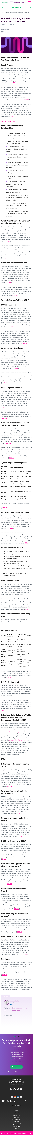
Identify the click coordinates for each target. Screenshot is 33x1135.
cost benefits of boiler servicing (18, 740)
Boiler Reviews (10, 33)
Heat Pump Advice (20, 33)
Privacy (16, 1114)
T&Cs (16, 1110)
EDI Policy (16, 1121)
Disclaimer (16, 1117)
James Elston (3, 26)
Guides (15, 33)
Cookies (16, 1112)
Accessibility (16, 1125)
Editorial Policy (16, 1119)
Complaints (16, 1115)
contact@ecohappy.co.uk (16, 1085)
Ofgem (8, 241)
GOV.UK (15, 83)
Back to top (28, 1101)
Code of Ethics (16, 1126)
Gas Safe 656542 (16, 1105)
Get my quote (16, 1067)
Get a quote (15, 7)
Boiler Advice (4, 33)
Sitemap (16, 1128)
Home (2, 12)
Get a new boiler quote (8, 121)
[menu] (27, 2)
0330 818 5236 (16, 1082)
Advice (7, 12)
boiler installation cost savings (10, 732)
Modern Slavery (16, 1123)
